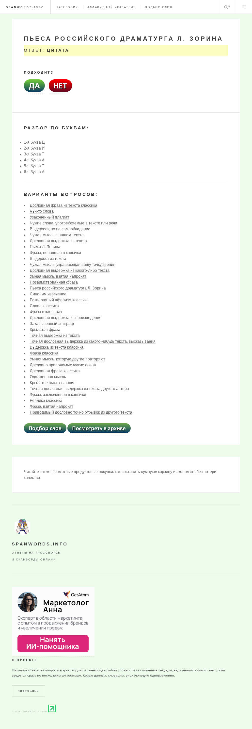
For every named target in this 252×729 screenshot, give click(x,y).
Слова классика (44, 306)
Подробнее (28, 691)
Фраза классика (44, 353)
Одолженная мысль (48, 377)
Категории (67, 7)
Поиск (227, 7)
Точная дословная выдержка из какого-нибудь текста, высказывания (93, 341)
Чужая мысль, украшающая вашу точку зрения (72, 264)
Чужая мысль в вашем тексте (57, 235)
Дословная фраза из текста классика (63, 205)
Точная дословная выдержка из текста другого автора (79, 389)
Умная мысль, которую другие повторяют (67, 359)
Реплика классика (46, 400)
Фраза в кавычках (46, 312)
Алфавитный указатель (111, 7)
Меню (244, 7)
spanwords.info (25, 7)
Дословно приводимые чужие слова (63, 365)
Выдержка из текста (48, 258)
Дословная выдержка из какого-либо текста (70, 270)
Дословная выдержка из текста (58, 241)
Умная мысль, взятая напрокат (58, 276)
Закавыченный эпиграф (52, 324)
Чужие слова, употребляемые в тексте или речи (73, 223)
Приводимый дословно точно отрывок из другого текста (81, 412)
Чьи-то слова (42, 211)
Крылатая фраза (45, 329)
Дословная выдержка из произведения (65, 318)
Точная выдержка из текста (55, 335)
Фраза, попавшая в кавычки (55, 253)
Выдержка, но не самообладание (60, 229)
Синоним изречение (48, 294)
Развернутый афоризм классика (59, 300)
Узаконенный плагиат (49, 217)
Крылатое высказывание (53, 383)
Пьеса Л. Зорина (45, 247)
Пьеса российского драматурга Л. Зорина (68, 288)
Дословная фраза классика (55, 371)
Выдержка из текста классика (56, 347)
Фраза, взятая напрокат (51, 406)
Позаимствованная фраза (54, 282)
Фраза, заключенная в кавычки (58, 394)
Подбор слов (159, 7)
